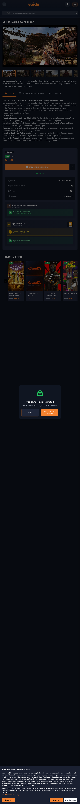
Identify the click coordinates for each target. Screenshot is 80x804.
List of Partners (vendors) (10, 795)
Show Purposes (70, 800)
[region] (40, 785)
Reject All (56, 800)
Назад (30, 413)
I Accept (8, 800)
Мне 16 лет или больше (49, 413)
